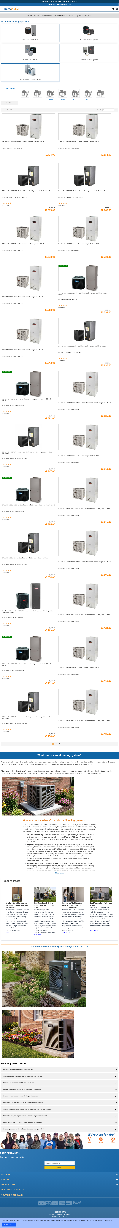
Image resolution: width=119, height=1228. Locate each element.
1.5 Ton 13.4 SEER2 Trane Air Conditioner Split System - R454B (23, 141)
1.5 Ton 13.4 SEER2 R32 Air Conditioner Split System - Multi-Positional (26, 191)
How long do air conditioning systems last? (18, 1069)
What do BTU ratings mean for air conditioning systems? (23, 1076)
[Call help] (89, 1139)
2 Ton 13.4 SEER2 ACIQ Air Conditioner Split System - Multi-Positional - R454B (28, 505)
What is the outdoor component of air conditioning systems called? (27, 1109)
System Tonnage (10, 88)
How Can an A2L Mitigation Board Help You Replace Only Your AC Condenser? (72, 905)
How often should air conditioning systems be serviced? (23, 1122)
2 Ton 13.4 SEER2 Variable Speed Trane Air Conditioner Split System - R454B (84, 509)
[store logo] (12, 9)
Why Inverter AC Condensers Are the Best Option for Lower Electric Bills (17, 905)
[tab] (10, 88)
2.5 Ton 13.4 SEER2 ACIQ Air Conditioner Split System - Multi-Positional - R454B (27, 664)
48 (61, 307)
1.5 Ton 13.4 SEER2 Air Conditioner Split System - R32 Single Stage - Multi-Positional (27, 717)
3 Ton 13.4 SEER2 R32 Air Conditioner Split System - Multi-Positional (25, 558)
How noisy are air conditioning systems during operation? (23, 1129)
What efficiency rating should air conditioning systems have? (25, 1116)
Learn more (108, 1220)
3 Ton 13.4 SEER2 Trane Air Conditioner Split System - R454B (22, 297)
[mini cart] (117, 9)
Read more (9, 932)
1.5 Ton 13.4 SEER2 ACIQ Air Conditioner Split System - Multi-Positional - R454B (83, 293)
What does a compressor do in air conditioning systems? (23, 1102)
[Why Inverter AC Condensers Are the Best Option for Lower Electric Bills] (17, 894)
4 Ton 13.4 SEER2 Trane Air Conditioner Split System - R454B (78, 668)
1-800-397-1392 (81, 946)
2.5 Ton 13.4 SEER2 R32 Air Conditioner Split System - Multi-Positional (82, 346)
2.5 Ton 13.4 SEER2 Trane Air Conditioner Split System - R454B (23, 244)
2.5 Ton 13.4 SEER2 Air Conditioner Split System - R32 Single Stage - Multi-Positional (27, 452)
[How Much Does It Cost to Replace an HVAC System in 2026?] (45, 894)
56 (5, 205)
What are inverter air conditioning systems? (18, 1083)
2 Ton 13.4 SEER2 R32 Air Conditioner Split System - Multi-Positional (81, 191)
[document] (59, 1223)
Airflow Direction (10, 103)
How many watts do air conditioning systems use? (20, 1096)
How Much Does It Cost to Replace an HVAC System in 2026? (44, 905)
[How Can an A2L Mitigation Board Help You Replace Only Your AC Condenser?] (73, 894)
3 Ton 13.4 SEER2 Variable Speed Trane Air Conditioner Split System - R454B (84, 721)
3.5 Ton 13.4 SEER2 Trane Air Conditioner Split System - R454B (79, 456)
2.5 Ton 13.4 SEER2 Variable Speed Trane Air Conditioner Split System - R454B (84, 562)
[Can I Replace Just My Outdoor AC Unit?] (101, 894)
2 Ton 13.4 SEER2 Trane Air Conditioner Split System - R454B (78, 141)
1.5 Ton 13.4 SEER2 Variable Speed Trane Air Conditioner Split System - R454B (84, 403)
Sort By (99, 110)
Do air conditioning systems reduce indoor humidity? (22, 1089)
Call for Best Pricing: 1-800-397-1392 (59, 4)
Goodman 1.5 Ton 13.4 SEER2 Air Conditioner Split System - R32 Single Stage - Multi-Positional (28, 611)
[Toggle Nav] (2, 9)
